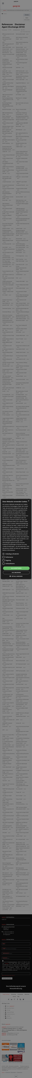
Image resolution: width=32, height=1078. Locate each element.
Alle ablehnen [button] (16, 572)
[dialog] (16, 539)
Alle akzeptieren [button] (16, 568)
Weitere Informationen (8, 550)
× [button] (28, 500)
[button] (16, 576)
